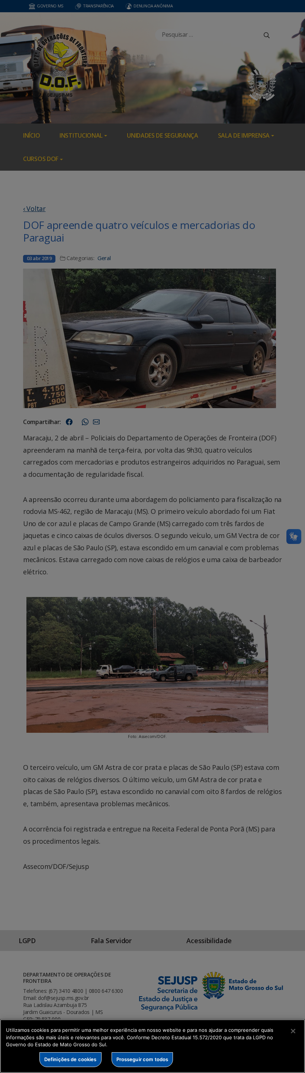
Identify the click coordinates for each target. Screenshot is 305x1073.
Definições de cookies (70, 1059)
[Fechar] (293, 1031)
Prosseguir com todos (142, 1059)
